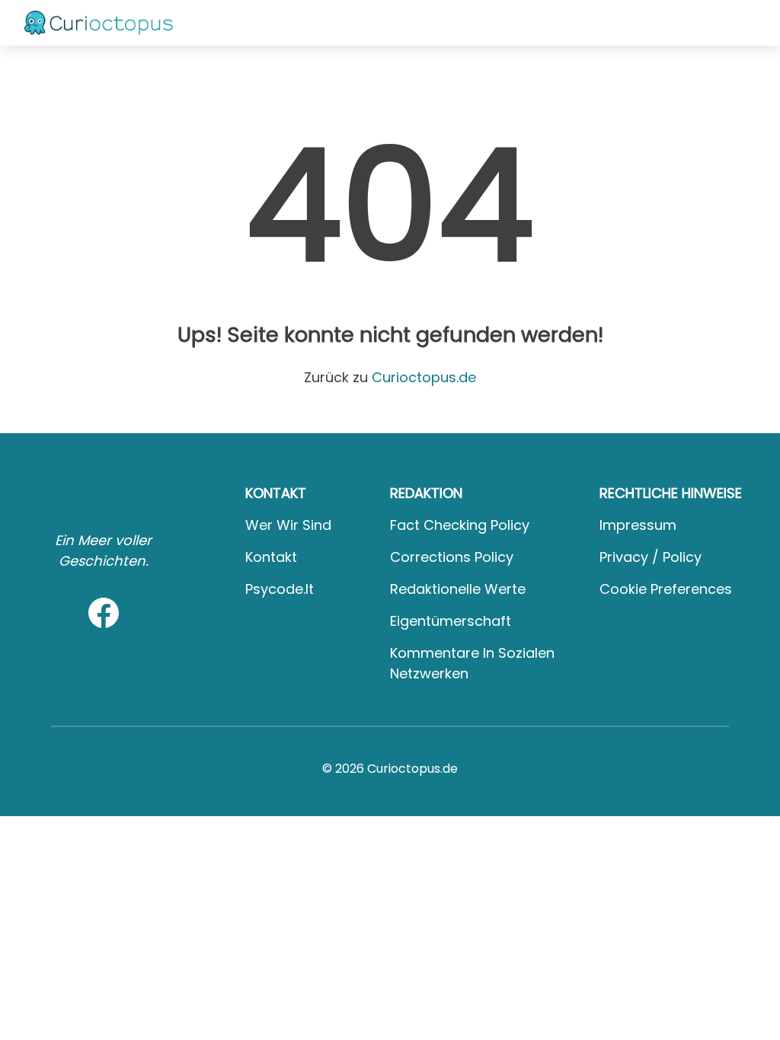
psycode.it (279, 588)
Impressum (637, 524)
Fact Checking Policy (459, 524)
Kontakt (271, 556)
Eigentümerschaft (450, 620)
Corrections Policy (451, 556)
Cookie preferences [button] (665, 588)
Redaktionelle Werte (458, 588)
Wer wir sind (288, 524)
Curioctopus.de (424, 377)
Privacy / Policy (650, 556)
